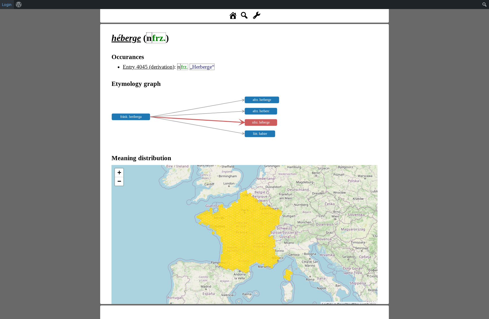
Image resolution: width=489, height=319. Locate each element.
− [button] (119, 181)
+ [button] (119, 172)
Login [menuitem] (7, 4)
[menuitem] (19, 4)
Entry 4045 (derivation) (148, 67)
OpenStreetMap (348, 304)
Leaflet (326, 304)
